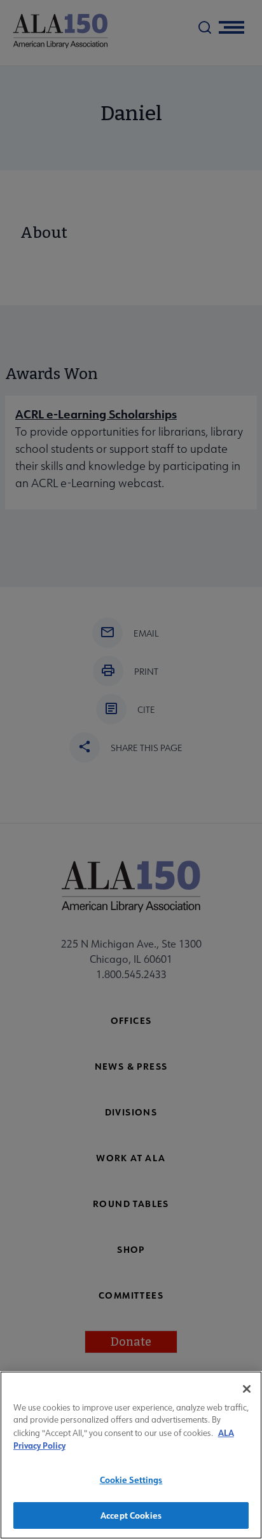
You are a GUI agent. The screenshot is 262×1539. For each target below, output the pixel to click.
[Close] (247, 1389)
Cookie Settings (131, 1479)
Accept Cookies (131, 1515)
